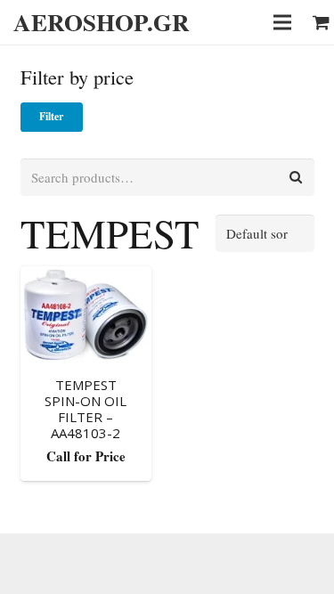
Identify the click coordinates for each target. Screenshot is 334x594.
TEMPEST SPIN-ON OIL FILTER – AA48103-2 (85, 409)
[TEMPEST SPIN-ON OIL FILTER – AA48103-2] (85, 314)
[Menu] (282, 22)
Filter (51, 116)
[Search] (226, 22)
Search (295, 177)
